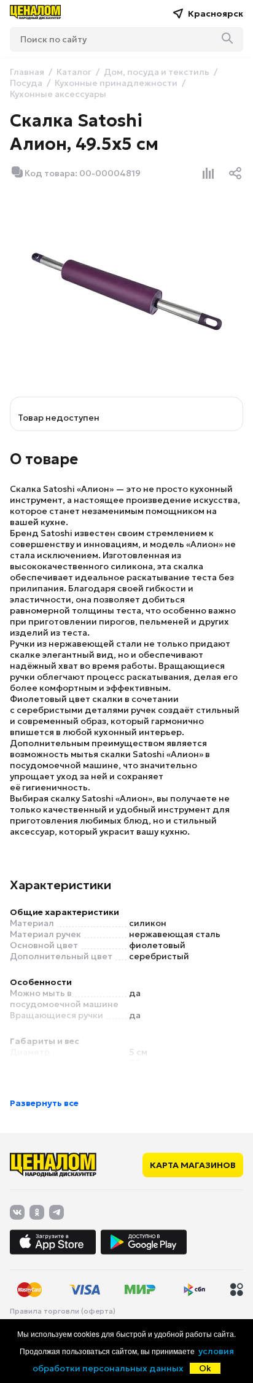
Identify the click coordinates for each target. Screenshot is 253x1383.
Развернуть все (44, 1102)
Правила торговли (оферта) (62, 1311)
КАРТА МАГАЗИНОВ (193, 1165)
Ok (205, 1368)
